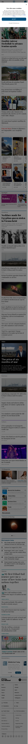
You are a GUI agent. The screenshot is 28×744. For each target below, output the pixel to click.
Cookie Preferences (14, 23)
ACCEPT (14, 19)
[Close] (26, 4)
